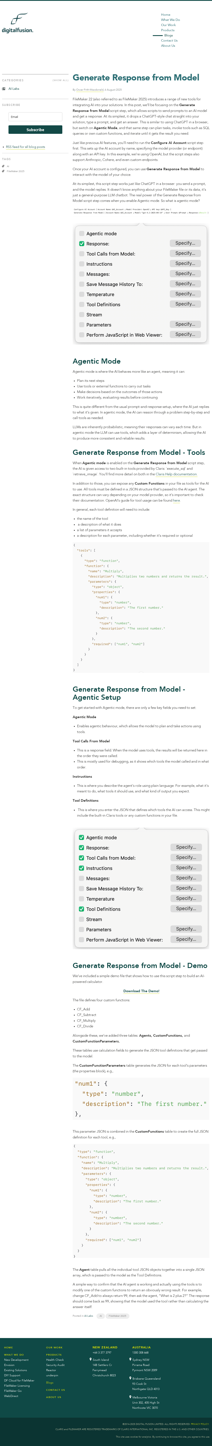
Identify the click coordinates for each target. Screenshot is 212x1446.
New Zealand (105, 1347)
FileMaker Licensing (17, 1385)
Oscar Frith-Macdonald (90, 90)
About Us (168, 46)
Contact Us (169, 40)
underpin (52, 1375)
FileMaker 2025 (117, 1316)
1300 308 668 (140, 1352)
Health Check (55, 1360)
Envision (9, 1365)
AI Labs (88, 1316)
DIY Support (12, 1375)
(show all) (61, 80)
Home (165, 15)
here (176, 500)
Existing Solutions (15, 1370)
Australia (141, 1347)
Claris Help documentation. (177, 474)
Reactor (51, 1370)
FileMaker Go (13, 1391)
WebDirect (11, 1396)
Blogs (168, 35)
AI (101, 1316)
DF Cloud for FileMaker (19, 1380)
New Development (16, 1360)
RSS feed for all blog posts (25, 147)
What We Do (170, 20)
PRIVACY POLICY (200, 1424)
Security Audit (55, 1365)
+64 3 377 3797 (102, 1352)
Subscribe (35, 129)
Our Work (168, 25)
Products (168, 30)
